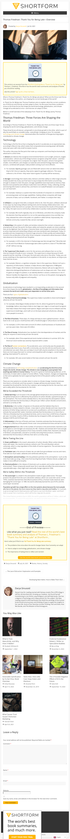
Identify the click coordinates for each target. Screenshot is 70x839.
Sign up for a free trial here (24, 92)
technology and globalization (27, 368)
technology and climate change (14, 134)
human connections (19, 346)
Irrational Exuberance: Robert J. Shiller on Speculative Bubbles (57, 641)
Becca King (55, 646)
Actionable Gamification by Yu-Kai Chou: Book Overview (11, 679)
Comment (7, 744)
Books (34, 563)
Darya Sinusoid (21, 26)
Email (5, 781)
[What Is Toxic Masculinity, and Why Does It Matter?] (12, 618)
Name (5, 770)
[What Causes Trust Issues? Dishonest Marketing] (12, 694)
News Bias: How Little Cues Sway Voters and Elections (32, 679)
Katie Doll (54, 684)
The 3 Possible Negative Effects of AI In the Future (58, 679)
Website (6, 791)
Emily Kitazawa (9, 684)
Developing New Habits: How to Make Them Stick (47, 580)
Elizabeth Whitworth (11, 646)
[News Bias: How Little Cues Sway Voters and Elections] (33, 656)
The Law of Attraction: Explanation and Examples (23, 571)
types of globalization (20, 294)
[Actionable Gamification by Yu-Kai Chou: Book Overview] (12, 656)
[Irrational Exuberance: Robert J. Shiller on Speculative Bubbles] (59, 618)
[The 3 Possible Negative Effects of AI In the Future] (59, 656)
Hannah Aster (9, 722)
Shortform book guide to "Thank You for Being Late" (46, 84)
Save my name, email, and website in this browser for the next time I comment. (30, 799)
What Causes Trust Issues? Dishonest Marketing (9, 716)
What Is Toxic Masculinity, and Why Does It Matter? (10, 641)
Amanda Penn (30, 684)
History (39, 563)
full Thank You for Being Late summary (37, 541)
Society (45, 563)
